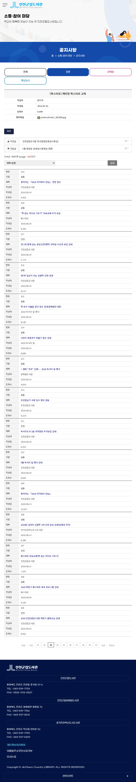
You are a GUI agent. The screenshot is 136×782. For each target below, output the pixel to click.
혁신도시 (25, 80)
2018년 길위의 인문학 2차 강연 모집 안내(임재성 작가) (45, 524)
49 (90, 644)
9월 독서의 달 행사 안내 (31, 462)
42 (44, 644)
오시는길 (11, 756)
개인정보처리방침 (16, 745)
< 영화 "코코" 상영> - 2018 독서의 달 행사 (40, 369)
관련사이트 (68, 776)
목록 (9, 131)
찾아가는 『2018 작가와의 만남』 (36, 493)
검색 (112, 163)
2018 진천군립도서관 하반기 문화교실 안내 (40, 618)
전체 (25, 71)
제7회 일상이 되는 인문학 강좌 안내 (37, 275)
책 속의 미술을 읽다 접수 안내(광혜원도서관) (41, 306)
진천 (68, 71)
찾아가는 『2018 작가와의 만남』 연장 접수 (41, 182)
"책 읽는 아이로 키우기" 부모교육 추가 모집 (41, 213)
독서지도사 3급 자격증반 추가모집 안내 (38, 431)
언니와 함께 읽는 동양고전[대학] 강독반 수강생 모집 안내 (46, 244)
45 (64, 644)
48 (83, 644)
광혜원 (110, 71)
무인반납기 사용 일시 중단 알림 (35, 400)
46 (70, 644)
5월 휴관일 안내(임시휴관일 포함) (38, 148)
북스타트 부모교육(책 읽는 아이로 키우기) (40, 556)
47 (77, 644)
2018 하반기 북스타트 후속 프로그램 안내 (40, 587)
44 (57, 644)
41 (38, 644)
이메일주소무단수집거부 (19, 751)
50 (96, 644)
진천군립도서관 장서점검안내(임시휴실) (40, 141)
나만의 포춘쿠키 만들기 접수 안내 (36, 337)
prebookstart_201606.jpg (53, 117)
